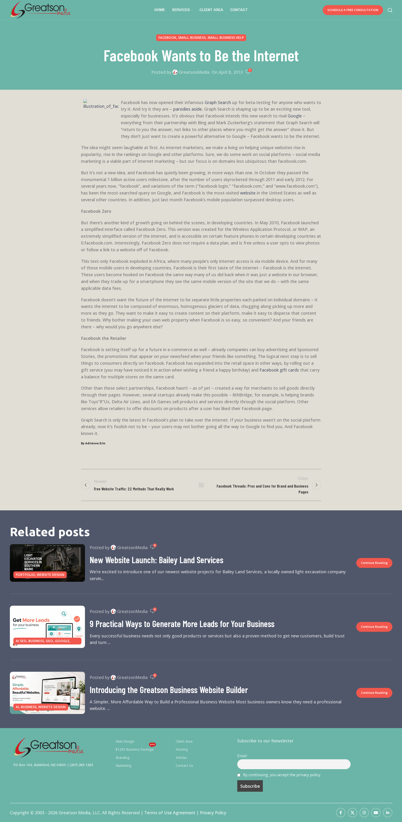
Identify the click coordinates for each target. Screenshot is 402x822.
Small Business (192, 37)
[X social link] (352, 812)
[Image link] (48, 747)
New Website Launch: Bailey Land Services (156, 559)
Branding (123, 757)
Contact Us (184, 765)
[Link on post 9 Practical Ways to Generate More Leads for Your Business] (47, 627)
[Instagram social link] (364, 812)
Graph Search (218, 102)
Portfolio (25, 574)
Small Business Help (225, 37)
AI (17, 707)
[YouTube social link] (376, 812)
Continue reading (374, 563)
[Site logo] (40, 9)
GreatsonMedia (194, 72)
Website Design (50, 574)
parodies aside (187, 109)
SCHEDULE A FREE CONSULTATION (352, 10)
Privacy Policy (213, 812)
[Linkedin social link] (387, 812)
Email (242, 755)
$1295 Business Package (135, 748)
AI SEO (21, 641)
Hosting (182, 749)
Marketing (123, 765)
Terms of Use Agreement (169, 812)
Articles (181, 757)
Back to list (201, 485)
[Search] (390, 10)
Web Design (125, 741)
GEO (49, 641)
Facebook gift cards (279, 370)
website (248, 193)
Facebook (167, 37)
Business (36, 641)
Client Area (184, 741)
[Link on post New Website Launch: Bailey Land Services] (47, 563)
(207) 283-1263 (81, 765)
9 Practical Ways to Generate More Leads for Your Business (182, 623)
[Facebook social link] (340, 812)
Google (295, 116)
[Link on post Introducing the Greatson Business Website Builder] (47, 693)
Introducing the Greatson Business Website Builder (169, 689)
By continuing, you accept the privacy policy (281, 774)
